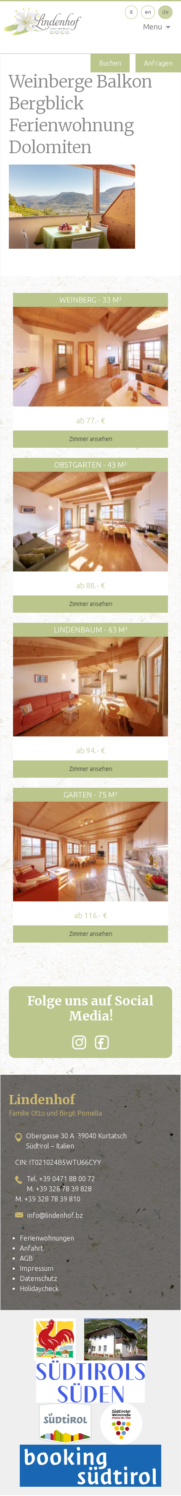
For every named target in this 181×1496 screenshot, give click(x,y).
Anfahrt (31, 1248)
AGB (26, 1258)
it (131, 12)
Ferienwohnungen (47, 1238)
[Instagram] (79, 1042)
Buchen (110, 63)
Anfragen (158, 63)
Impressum (36, 1268)
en (148, 12)
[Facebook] (102, 1042)
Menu (152, 26)
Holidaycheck (39, 1288)
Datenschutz (38, 1278)
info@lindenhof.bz (55, 1215)
